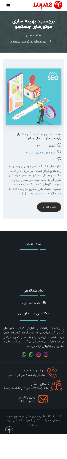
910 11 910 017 (34, 371)
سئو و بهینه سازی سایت (41, 152)
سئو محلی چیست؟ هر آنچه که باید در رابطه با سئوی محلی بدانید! (36, 136)
